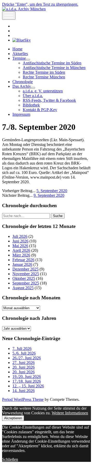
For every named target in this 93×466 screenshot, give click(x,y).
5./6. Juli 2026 (24, 353)
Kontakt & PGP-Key (40, 109)
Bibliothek (31, 105)
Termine (19, 58)
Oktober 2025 (23, 278)
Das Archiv (21, 86)
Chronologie (22, 81)
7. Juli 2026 (22, 348)
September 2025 (25, 283)
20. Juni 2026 (23, 367)
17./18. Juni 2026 (26, 381)
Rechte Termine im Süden (44, 72)
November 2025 (25, 274)
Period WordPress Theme (23, 399)
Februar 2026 (23, 260)
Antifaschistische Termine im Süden (52, 63)
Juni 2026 (20, 241)
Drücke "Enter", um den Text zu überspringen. (40, 4)
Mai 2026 (20, 246)
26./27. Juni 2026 (26, 358)
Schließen (10, 459)
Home (17, 49)
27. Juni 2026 (23, 362)
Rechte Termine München (44, 77)
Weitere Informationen (70, 413)
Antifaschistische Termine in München (54, 67)
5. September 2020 (51, 190)
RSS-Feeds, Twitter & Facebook (49, 100)
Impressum (21, 114)
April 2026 (21, 250)
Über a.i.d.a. (33, 95)
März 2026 (21, 255)
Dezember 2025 (25, 269)
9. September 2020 (49, 195)
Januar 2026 (22, 264)
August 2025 (23, 288)
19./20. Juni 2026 (26, 376)
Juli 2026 (19, 236)
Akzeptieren (13, 418)
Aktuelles (20, 53)
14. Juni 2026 (23, 390)
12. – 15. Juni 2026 (28, 386)
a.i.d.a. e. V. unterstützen (43, 91)
